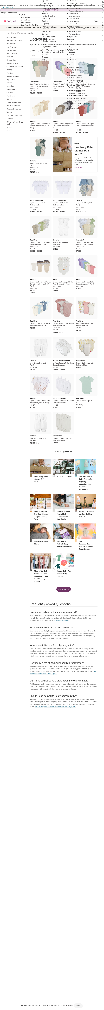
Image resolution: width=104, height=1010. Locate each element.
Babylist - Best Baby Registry (10, 21)
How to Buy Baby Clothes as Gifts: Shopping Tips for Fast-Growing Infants (41, 576)
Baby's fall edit (11, 47)
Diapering (10, 86)
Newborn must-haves (14, 40)
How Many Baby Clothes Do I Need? (41, 479)
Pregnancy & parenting (14, 115)
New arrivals (11, 44)
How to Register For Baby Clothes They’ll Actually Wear (41, 515)
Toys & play (10, 79)
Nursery (9, 70)
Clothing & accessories (14, 66)
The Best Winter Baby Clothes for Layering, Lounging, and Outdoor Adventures (85, 483)
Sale (8, 130)
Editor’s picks (11, 60)
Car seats (9, 93)
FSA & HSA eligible (13, 102)
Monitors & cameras (13, 109)
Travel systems (11, 89)
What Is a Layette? (64, 477)
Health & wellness (13, 106)
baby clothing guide (61, 620)
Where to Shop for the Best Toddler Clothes (86, 514)
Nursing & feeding (13, 76)
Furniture (9, 73)
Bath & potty (10, 96)
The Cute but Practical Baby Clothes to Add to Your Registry (86, 545)
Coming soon (11, 50)
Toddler (9, 112)
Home (8, 33)
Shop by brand (11, 37)
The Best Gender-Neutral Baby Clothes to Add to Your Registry (63, 515)
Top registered (11, 53)
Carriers (9, 99)
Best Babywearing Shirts (41, 542)
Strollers (9, 83)
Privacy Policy (9, 7)
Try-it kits (9, 57)
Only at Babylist (12, 63)
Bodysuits (30, 33)
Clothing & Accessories (14, 27)
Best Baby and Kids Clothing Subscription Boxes (64, 543)
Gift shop (9, 119)
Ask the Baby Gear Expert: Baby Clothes (64, 573)
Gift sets (9, 127)
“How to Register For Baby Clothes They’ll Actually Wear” (55, 707)
